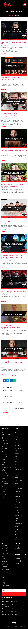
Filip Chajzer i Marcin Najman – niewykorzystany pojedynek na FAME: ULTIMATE (11, 115)
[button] (21, 4)
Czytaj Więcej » (6, 392)
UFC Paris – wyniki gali (9, 396)
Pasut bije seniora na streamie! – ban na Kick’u (14, 150)
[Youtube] (24, 4)
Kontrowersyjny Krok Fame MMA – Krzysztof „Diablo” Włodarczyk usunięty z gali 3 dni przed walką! (13, 362)
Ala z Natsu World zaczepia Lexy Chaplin (13, 402)
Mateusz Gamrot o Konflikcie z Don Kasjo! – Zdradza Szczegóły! (14, 416)
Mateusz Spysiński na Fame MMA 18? (13, 390)
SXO (24, 626)
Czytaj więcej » (4, 53)
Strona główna (11, 15)
